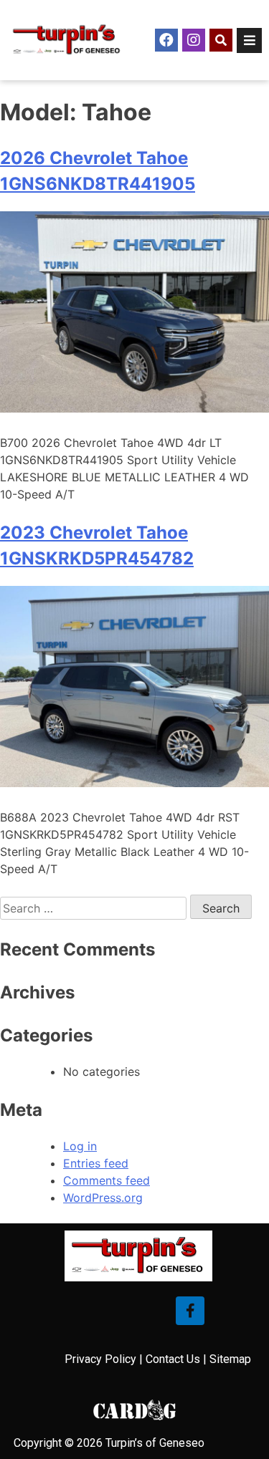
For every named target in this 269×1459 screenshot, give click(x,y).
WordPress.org (103, 1197)
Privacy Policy (100, 1359)
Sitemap (230, 1359)
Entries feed (95, 1163)
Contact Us (173, 1359)
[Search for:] (95, 908)
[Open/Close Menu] (249, 40)
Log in (80, 1146)
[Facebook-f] (190, 1310)
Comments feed (106, 1180)
